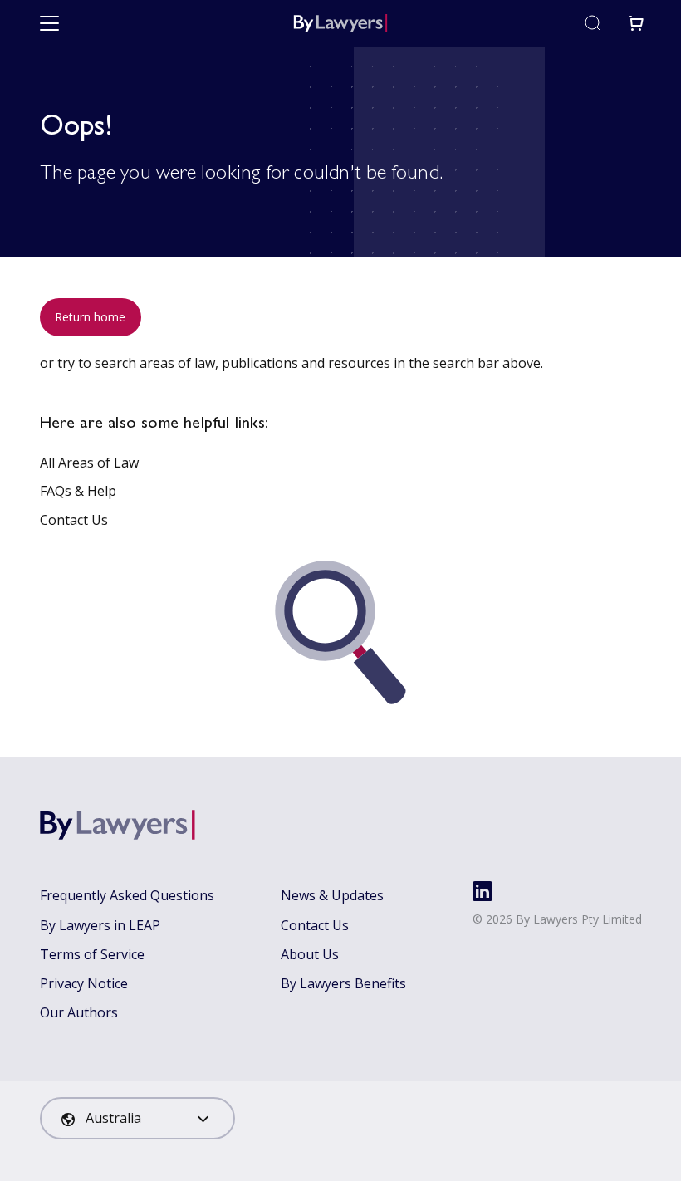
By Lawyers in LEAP (100, 925)
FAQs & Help (78, 491)
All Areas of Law (89, 462)
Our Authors (79, 1012)
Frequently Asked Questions (127, 895)
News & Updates (332, 895)
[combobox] (137, 1118)
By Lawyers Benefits (343, 983)
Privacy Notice (84, 983)
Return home (90, 317)
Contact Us (74, 520)
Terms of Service (92, 954)
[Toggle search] (593, 23)
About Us (310, 954)
